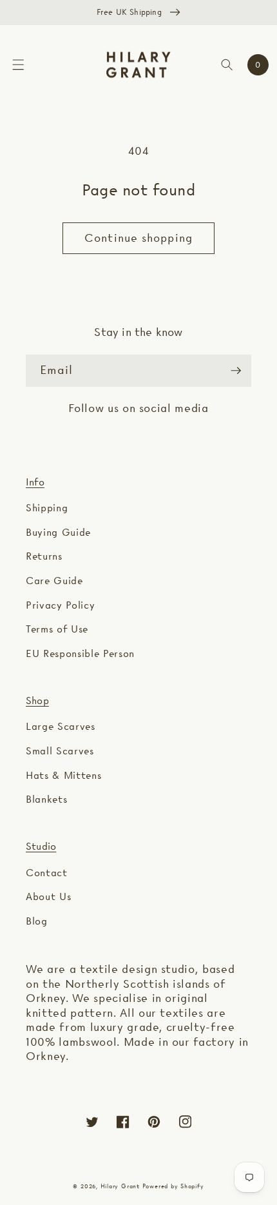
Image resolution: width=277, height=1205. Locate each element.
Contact (47, 873)
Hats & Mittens (63, 775)
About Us (48, 896)
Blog (37, 921)
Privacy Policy (60, 605)
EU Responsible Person (80, 653)
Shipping (47, 508)
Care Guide (54, 580)
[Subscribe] (235, 371)
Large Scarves (60, 726)
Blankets (46, 799)
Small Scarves (60, 751)
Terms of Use (57, 629)
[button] (18, 65)
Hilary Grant (120, 1186)
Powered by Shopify (173, 1186)
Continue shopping (138, 237)
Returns (44, 556)
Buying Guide (58, 532)
